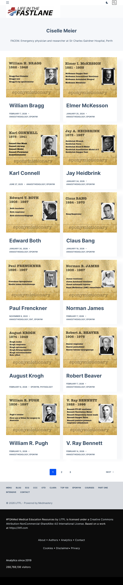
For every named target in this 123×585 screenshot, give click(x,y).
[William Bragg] (33, 77)
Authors (53, 540)
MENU (9, 487)
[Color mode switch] (106, 2)
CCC (35, 487)
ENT (31, 319)
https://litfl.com (18, 527)
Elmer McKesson (87, 105)
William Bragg (26, 105)
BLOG (18, 487)
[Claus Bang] (90, 212)
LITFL (62, 519)
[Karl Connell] (33, 145)
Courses (89, 487)
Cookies (48, 548)
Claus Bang (80, 240)
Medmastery (45, 503)
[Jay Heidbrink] (90, 145)
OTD (43, 487)
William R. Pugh (28, 443)
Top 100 (64, 487)
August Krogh (26, 376)
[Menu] (7, 2)
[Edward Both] (33, 212)
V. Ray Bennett (84, 443)
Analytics (66, 540)
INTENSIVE (11, 492)
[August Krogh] (33, 347)
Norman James (85, 308)
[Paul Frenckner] (33, 280)
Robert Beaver (84, 376)
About (41, 540)
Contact (25, 492)
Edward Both (25, 240)
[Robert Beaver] (90, 347)
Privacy (75, 548)
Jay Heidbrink (83, 173)
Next (108, 472)
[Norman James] (90, 280)
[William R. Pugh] (33, 415)
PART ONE (103, 487)
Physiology (46, 387)
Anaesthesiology (18, 116)
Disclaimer (62, 548)
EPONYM (76, 487)
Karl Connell (24, 173)
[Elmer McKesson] (90, 77)
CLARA (53, 487)
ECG (27, 487)
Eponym (33, 116)
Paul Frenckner (28, 308)
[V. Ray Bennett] (90, 415)
